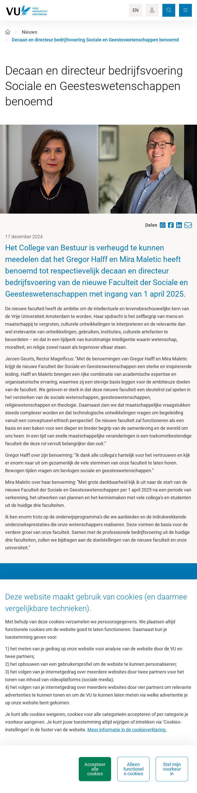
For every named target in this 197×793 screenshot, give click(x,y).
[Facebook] (172, 225)
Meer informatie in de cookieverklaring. (127, 729)
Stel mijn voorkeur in (172, 769)
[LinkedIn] (180, 225)
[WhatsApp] (164, 225)
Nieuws (29, 32)
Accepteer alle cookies (94, 769)
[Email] (189, 225)
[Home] (7, 32)
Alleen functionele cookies (133, 769)
